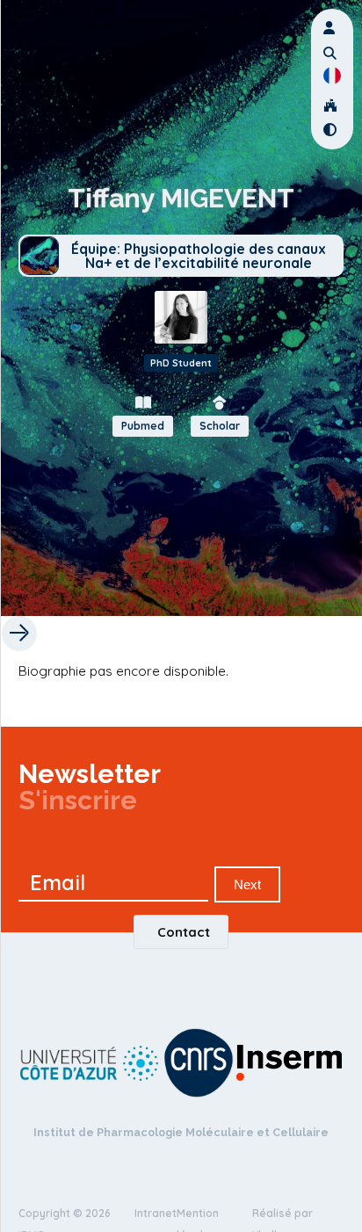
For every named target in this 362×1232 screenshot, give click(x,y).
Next (247, 884)
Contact (183, 932)
